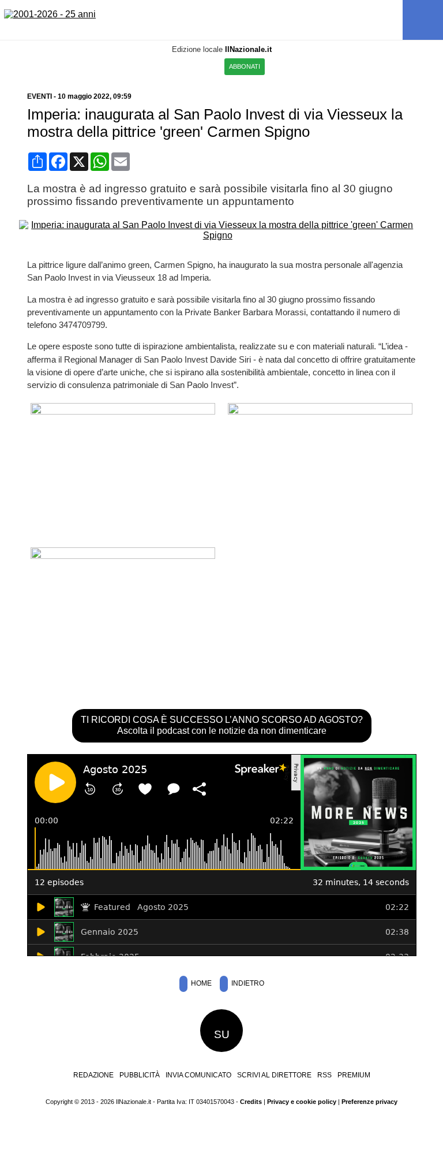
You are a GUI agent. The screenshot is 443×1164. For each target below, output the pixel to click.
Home (200, 983)
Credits (251, 1101)
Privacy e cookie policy (301, 1101)
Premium (353, 1075)
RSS (324, 1075)
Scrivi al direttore (274, 1075)
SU (222, 1034)
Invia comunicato (198, 1075)
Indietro (247, 983)
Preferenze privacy (369, 1101)
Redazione (93, 1075)
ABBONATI (244, 66)
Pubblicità (139, 1075)
